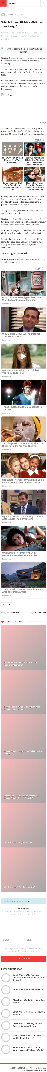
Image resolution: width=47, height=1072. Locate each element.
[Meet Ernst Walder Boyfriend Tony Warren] (5, 1001)
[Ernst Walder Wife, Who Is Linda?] (5, 989)
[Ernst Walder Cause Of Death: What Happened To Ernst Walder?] (5, 1049)
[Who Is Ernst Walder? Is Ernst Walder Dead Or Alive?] (5, 1037)
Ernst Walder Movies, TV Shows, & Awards (29, 1013)
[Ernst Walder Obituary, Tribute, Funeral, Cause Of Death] (5, 1025)
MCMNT (12, 3)
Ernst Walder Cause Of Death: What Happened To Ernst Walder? (28, 1048)
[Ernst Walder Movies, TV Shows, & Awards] (5, 1013)
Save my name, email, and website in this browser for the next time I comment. (23, 949)
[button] (4, 758)
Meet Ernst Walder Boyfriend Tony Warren (29, 1001)
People (16, 612)
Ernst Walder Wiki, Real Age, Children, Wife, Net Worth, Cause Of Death (28, 977)
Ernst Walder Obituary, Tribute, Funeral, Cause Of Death (27, 1025)
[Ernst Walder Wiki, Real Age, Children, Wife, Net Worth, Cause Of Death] (5, 977)
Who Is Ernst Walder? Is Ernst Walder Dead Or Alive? (27, 1037)
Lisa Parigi (41, 612)
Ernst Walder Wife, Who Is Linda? (28, 989)
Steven (10, 14)
